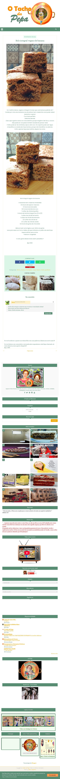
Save (30, 267)
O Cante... (6, 621)
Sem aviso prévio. (9, 630)
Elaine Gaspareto (32, 770)
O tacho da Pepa (8, 629)
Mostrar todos (54, 653)
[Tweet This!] (30, 262)
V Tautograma (8, 650)
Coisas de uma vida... (10, 619)
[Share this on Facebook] (19, 262)
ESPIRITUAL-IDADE (9, 649)
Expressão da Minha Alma (11, 624)
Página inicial (30, 350)
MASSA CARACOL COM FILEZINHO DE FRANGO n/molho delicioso (22, 635)
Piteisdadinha (8, 634)
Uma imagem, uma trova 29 (12, 640)
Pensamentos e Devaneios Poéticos (14, 644)
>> (56, 350)
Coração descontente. (10, 645)
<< (3, 350)
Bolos (19, 269)
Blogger (34, 763)
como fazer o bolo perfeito (41, 269)
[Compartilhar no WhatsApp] (40, 262)
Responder (48, 313)
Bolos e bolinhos (26, 269)
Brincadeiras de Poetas (11, 639)
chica (13, 302)
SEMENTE (7, 626)
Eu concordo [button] (52, 775)
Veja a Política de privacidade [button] (9, 776)
